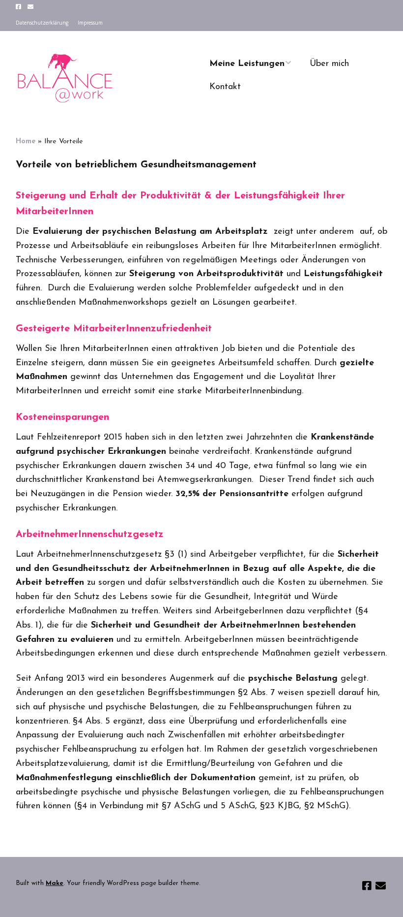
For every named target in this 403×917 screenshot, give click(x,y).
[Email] (30, 6)
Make (54, 883)
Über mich (329, 64)
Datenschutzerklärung (42, 22)
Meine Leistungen (247, 64)
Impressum (90, 22)
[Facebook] (19, 6)
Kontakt (225, 87)
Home (25, 141)
